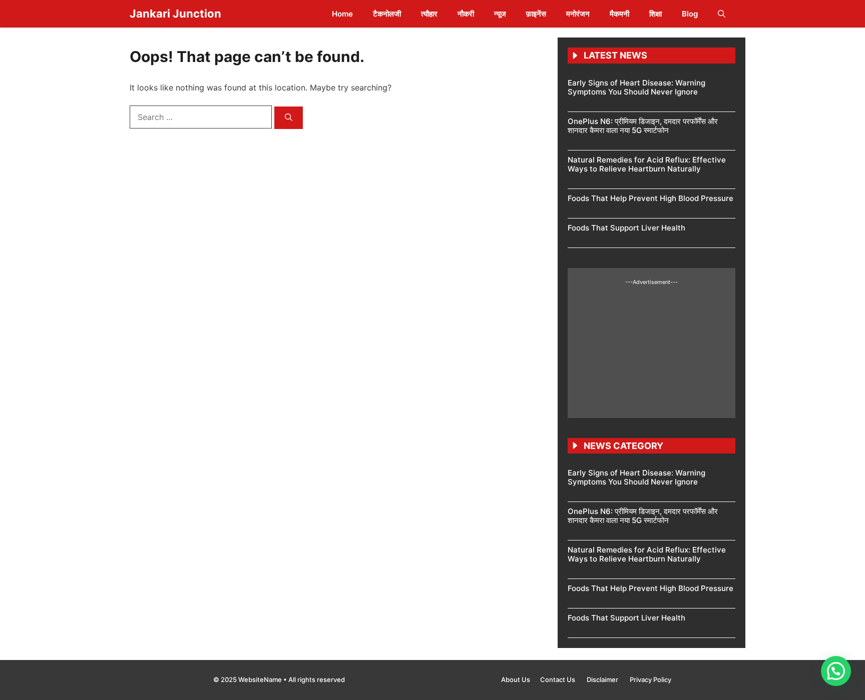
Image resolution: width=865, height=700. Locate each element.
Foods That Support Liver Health (626, 227)
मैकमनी (619, 13)
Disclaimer (603, 680)
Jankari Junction (175, 13)
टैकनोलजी (387, 13)
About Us (515, 680)
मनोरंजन (578, 13)
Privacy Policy (650, 680)
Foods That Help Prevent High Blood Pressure (650, 198)
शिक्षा (655, 13)
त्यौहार (429, 13)
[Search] (288, 117)
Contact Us (558, 680)
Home (342, 13)
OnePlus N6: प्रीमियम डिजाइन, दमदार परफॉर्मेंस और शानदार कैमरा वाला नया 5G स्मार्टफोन (643, 125)
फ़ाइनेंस (536, 13)
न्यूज (500, 13)
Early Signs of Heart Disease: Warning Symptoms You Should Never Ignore (636, 87)
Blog (690, 13)
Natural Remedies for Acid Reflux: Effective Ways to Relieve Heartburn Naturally (647, 164)
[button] (721, 14)
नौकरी (466, 13)
